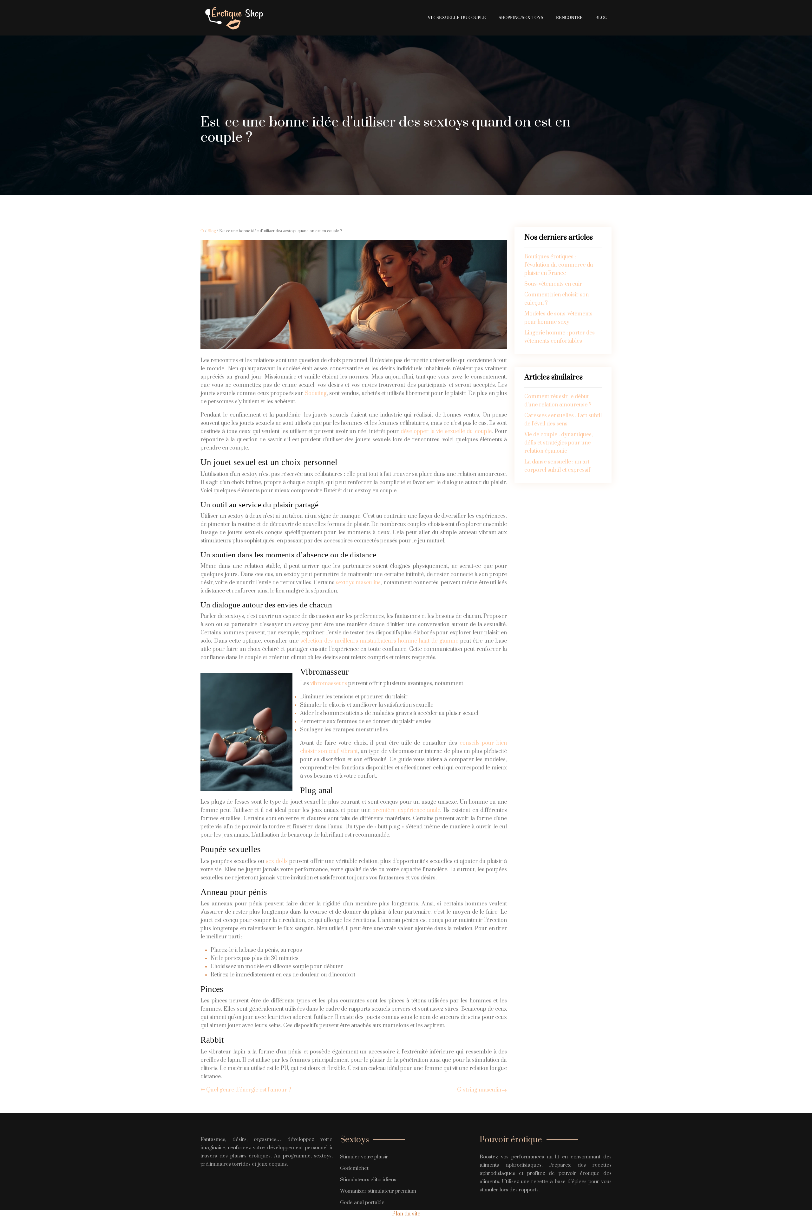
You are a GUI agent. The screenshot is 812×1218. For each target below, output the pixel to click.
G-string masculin (479, 1089)
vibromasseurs (328, 683)
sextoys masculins (358, 582)
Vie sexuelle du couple (457, 17)
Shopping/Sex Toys (521, 17)
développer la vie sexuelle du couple (446, 431)
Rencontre (569, 17)
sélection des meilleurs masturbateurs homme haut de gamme (379, 641)
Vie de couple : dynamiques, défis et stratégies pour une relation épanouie (558, 443)
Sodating (316, 393)
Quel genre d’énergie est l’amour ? (248, 1089)
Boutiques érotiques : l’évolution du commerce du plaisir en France (558, 265)
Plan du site (406, 1213)
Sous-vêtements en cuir (553, 284)
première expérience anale (406, 810)
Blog (601, 17)
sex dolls (277, 861)
